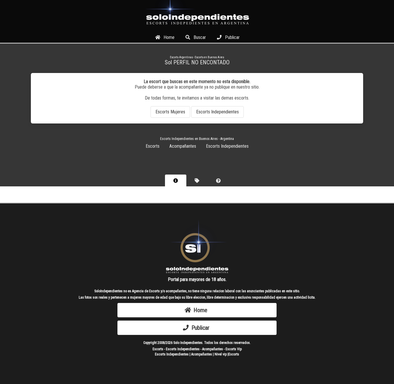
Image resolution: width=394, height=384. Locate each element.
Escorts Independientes (217, 112)
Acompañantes (182, 146)
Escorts (153, 146)
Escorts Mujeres (170, 112)
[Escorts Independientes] (197, 26)
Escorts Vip (234, 349)
